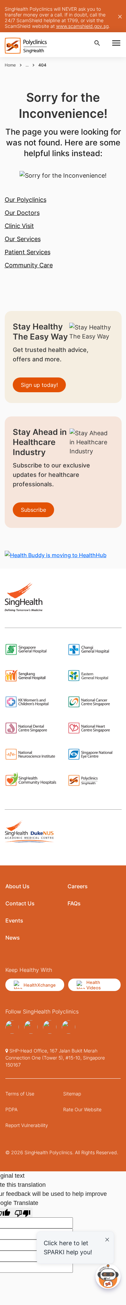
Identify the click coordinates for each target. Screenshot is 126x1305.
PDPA (11, 1109)
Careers (78, 886)
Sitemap (72, 1093)
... (27, 65)
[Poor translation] (22, 1212)
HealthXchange (40, 985)
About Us (17, 886)
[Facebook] (12, 1027)
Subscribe (33, 509)
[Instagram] (49, 1027)
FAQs (74, 903)
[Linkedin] (68, 1027)
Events (14, 920)
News (12, 937)
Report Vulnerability (26, 1125)
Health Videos (93, 985)
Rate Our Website (82, 1109)
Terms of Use (19, 1093)
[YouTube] (31, 1027)
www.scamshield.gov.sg (82, 26)
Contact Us (20, 903)
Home (10, 65)
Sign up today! (39, 384)
